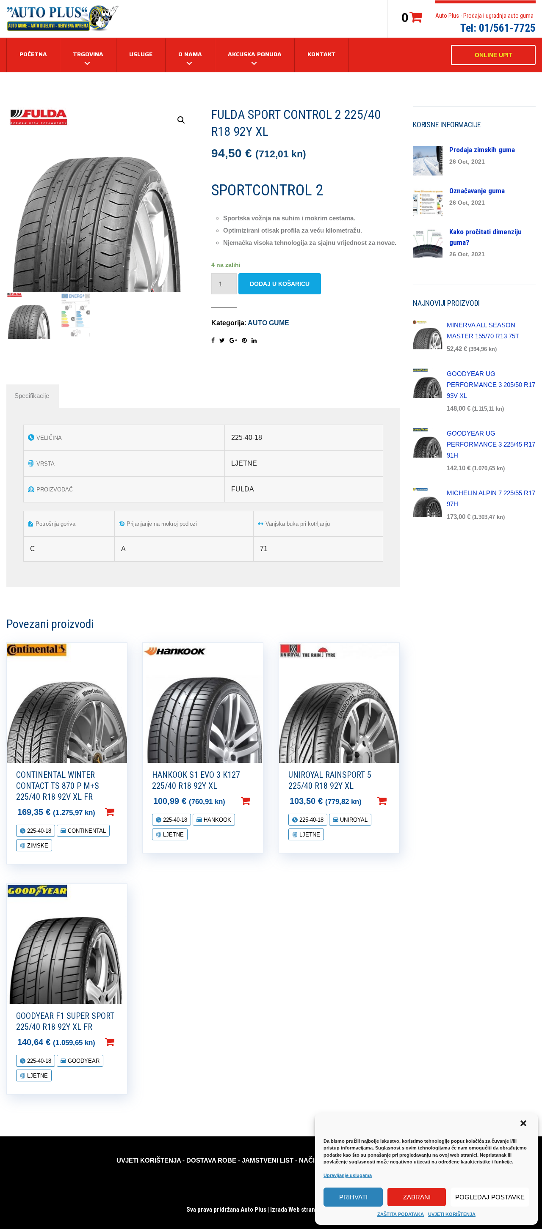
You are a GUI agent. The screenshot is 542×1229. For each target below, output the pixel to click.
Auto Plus (253, 1209)
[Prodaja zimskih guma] (427, 160)
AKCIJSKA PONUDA (255, 54)
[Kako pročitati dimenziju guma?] (427, 242)
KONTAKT (321, 54)
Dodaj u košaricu (280, 283)
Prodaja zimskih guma (482, 149)
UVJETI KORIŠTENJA (452, 1214)
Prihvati (353, 1197)
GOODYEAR (83, 1061)
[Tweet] (222, 340)
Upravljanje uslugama (348, 1175)
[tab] (31, 396)
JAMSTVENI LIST (267, 1160)
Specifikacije (31, 395)
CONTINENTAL (86, 831)
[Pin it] (244, 340)
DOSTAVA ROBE (211, 1160)
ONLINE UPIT (493, 55)
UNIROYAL (353, 820)
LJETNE (172, 834)
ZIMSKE (36, 845)
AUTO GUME (268, 322)
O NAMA (190, 54)
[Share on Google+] (233, 340)
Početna (33, 54)
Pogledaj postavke (490, 1197)
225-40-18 (38, 831)
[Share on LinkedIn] (254, 340)
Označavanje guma (477, 191)
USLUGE (140, 54)
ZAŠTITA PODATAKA (400, 1214)
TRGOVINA (88, 54)
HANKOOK (216, 820)
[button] (524, 1124)
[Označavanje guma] (427, 201)
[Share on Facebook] (213, 340)
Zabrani (417, 1197)
